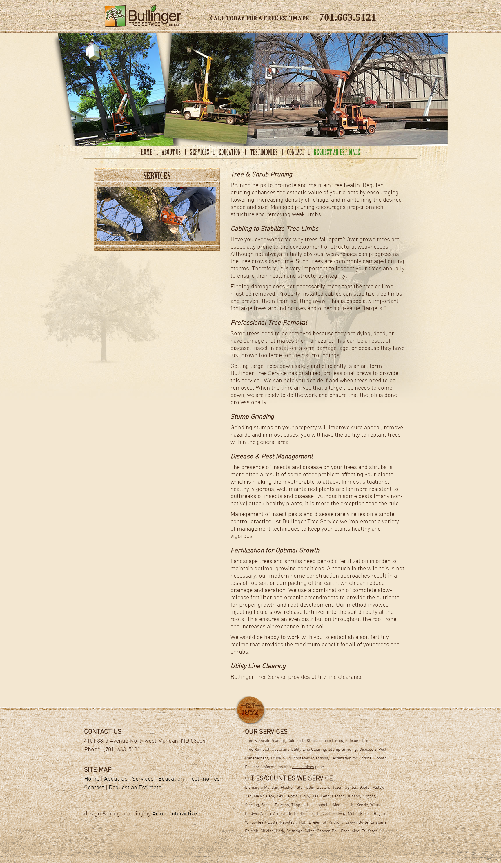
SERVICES (199, 152)
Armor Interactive (174, 814)
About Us (116, 779)
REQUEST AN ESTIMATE (337, 152)
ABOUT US (171, 152)
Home (91, 779)
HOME (147, 152)
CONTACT (295, 152)
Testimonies (204, 779)
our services (303, 767)
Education (171, 779)
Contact (94, 788)
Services (143, 779)
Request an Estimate (135, 788)
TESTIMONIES (264, 152)
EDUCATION (230, 152)
